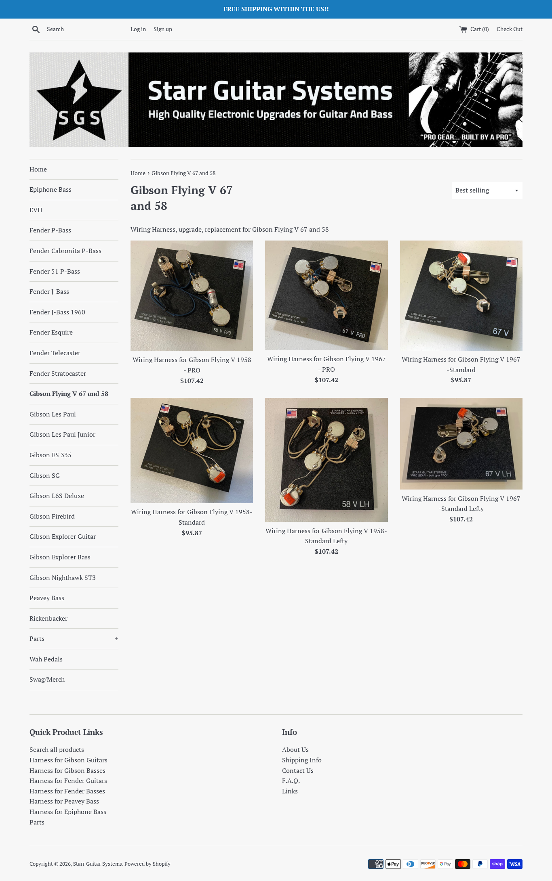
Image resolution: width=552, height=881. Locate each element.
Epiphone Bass (50, 189)
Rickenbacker (48, 618)
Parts (73, 638)
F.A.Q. (291, 780)
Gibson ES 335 (50, 454)
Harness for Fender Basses (67, 791)
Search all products (56, 749)
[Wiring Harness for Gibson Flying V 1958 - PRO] (192, 296)
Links (290, 791)
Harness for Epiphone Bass (67, 811)
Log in (138, 29)
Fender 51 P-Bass (54, 271)
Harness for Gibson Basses (67, 770)
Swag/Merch (47, 679)
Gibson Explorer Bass (60, 556)
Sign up (163, 29)
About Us (295, 749)
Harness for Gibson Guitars (68, 759)
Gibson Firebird (52, 516)
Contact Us (298, 770)
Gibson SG (44, 475)
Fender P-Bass (50, 230)
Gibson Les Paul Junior (62, 434)
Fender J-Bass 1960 (57, 312)
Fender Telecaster (54, 352)
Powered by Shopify (147, 863)
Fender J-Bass (49, 291)
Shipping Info (302, 759)
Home (38, 169)
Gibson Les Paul (52, 414)
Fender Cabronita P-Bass (65, 250)
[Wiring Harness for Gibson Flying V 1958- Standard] (192, 450)
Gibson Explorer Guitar (62, 536)
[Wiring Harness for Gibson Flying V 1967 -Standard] (461, 295)
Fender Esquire (51, 332)
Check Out (510, 29)
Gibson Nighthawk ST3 (62, 577)
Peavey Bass (46, 597)
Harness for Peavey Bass (64, 801)
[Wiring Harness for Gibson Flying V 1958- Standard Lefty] (326, 460)
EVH (35, 209)
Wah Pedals (46, 659)
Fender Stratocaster (57, 373)
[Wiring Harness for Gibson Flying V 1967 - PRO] (326, 295)
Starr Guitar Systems (97, 863)
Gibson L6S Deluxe (56, 495)
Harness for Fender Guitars (68, 780)
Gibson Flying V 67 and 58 (68, 393)
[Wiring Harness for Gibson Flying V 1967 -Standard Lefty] (461, 443)
